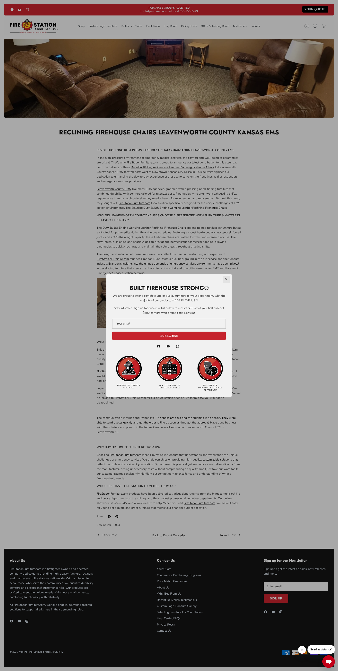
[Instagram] (178, 346)
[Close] (226, 279)
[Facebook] (158, 346)
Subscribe (169, 335)
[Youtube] (168, 346)
